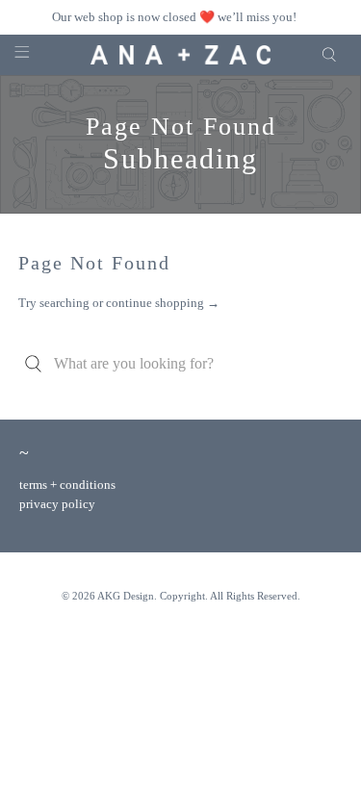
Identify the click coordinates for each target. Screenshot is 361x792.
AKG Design (125, 595)
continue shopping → (162, 302)
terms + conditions (67, 484)
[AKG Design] (180, 54)
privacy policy (57, 504)
